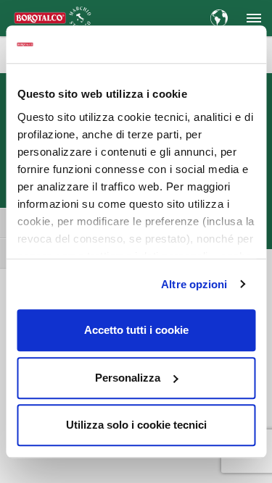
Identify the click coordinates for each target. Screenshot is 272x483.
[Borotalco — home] (52, 16)
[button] (254, 18)
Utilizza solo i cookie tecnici (136, 425)
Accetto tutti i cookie (136, 330)
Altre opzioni (194, 284)
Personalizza (127, 377)
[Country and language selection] (219, 18)
